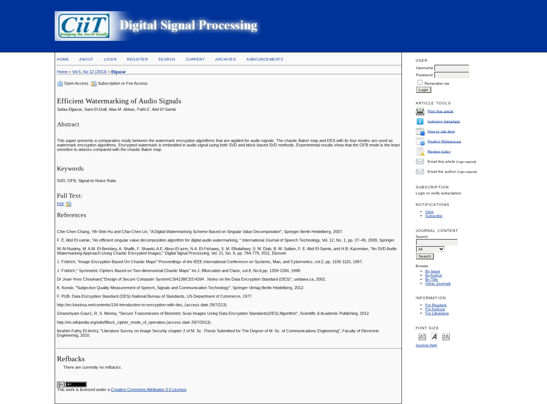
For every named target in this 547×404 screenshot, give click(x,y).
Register (137, 59)
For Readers (436, 305)
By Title (431, 279)
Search (166, 59)
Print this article (441, 111)
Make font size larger (446, 336)
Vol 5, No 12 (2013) (89, 72)
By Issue (432, 271)
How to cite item (441, 131)
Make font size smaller (422, 336)
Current (195, 59)
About (86, 59)
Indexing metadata (444, 121)
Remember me (437, 83)
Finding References (444, 141)
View (429, 212)
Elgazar (118, 72)
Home (63, 59)
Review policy (439, 151)
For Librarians (437, 313)
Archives (225, 59)
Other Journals (438, 283)
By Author (433, 275)
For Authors (435, 309)
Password (424, 75)
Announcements (264, 59)
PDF (60, 204)
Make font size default (434, 336)
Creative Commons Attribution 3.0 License (148, 389)
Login (110, 59)
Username (425, 68)
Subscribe (433, 216)
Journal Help (426, 345)
